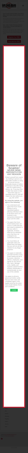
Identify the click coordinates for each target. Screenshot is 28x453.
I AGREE (14, 290)
